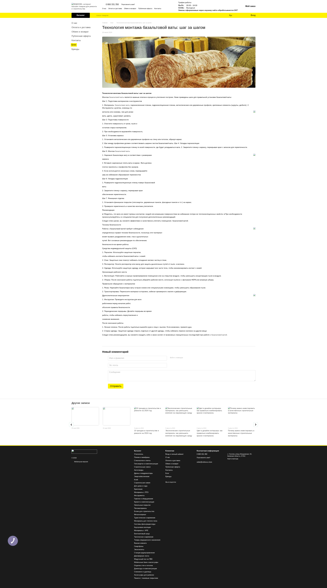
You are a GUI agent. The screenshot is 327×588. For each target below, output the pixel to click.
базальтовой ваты (116, 97)
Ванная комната (140, 543)
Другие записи (81, 403)
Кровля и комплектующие (144, 502)
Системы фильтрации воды (144, 524)
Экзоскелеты (139, 549)
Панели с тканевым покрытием (146, 578)
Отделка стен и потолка (143, 565)
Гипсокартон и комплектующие (146, 464)
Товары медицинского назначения (147, 540)
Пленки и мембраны (142, 457)
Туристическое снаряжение (144, 518)
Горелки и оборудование (143, 499)
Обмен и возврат (130, 8)
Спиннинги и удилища (142, 572)
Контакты (157, 8)
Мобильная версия (81, 462)
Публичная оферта (145, 8)
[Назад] (71, 424)
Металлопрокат (140, 514)
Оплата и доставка (115, 8)
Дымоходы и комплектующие (145, 568)
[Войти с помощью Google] (189, 357)
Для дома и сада (140, 486)
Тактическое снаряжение (143, 537)
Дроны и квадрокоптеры (143, 473)
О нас (104, 8)
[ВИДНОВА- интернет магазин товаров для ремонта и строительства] (84, 451)
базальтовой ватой (219, 335)
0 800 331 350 (112, 4)
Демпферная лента (141, 556)
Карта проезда (232, 459)
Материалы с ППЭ (141, 492)
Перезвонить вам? (128, 4)
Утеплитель (138, 454)
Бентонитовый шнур (142, 534)
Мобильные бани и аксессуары (146, 562)
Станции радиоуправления (144, 553)
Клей (136, 480)
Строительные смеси (142, 467)
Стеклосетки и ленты (142, 460)
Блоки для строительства (144, 511)
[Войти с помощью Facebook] (185, 357)
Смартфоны (138, 546)
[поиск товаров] (94, 15)
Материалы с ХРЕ (141, 530)
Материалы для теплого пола (145, 521)
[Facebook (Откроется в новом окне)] (169, 8)
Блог (74, 45)
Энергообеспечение (141, 476)
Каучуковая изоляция (142, 527)
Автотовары (138, 470)
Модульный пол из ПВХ (143, 559)
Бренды (75, 49)
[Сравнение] (238, 15)
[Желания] (243, 15)
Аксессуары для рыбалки (144, 575)
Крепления (138, 489)
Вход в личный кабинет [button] (174, 454)
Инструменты (139, 495)
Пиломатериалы (140, 508)
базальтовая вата (122, 105)
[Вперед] (255, 424)
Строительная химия (142, 483)
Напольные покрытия (142, 505)
